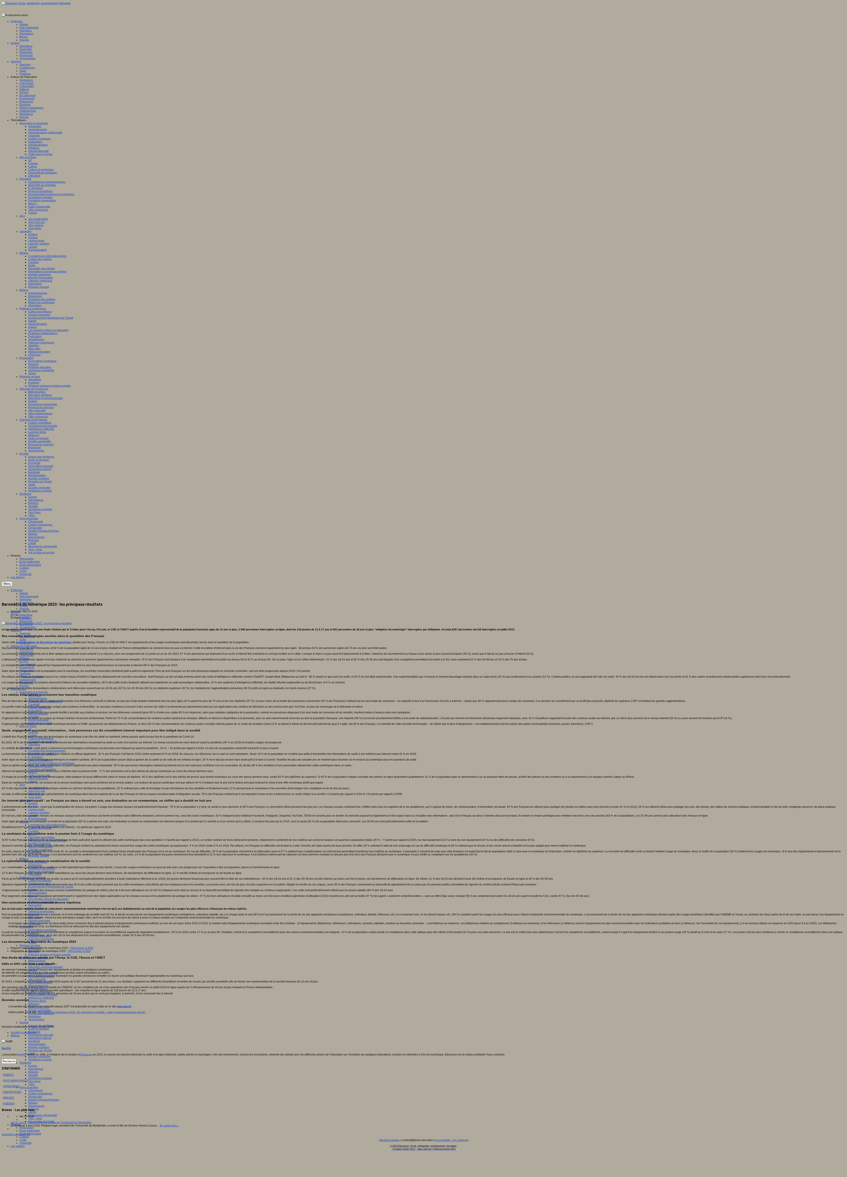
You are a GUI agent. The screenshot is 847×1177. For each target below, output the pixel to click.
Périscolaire (26, 1127)
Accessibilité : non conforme (451, 1140)
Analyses (24, 633)
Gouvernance (36, 1106)
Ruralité (33, 1075)
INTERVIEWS (11, 1086)
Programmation (37, 818)
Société (23, 1022)
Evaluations (35, 710)
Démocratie (35, 1096)
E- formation (35, 757)
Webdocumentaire (39, 920)
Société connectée (39, 1056)
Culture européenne (40, 1093)
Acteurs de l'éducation (24, 645)
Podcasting (35, 905)
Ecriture (32, 803)
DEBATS (8, 1074)
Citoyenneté (35, 1090)
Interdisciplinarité (38, 720)
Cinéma (33, 732)
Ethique (32, 1102)
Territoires (25, 1062)
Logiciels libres (37, 1001)
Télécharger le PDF (81, 948)
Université (25, 1143)
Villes (31, 1084)
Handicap (34, 1041)
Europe (32, 1065)
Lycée (23, 1139)
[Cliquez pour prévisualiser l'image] (37, 623)
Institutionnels (27, 679)
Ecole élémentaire (30, 1133)
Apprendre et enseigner (33, 692)
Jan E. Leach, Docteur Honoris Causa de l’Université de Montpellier (51, 1122)
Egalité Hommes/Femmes (43, 1099)
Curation (33, 831)
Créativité (34, 704)
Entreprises (35, 865)
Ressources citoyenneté (42, 1115)
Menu (7, 583)
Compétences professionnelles (47, 750)
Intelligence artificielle (41, 997)
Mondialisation (37, 1044)
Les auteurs (18, 1146)
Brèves (15, 614)
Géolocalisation (37, 892)
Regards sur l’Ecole (40, 1050)
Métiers (23, 858)
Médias (15, 1035)
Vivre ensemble (28, 1087)
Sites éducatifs (37, 979)
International (35, 1068)
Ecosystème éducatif (40, 1034)
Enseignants (26, 667)
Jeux (22, 784)
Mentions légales (389, 1140)
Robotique (34, 1016)
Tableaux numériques (41, 911)
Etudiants (25, 673)
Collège (24, 1136)
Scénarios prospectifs (41, 939)
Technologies (27, 627)
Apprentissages (37, 698)
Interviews (25, 599)
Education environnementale (45, 967)
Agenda (24, 608)
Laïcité (32, 1112)
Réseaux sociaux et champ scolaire (49, 954)
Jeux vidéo (34, 797)
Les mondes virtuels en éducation (48, 899)
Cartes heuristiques (40, 880)
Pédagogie (26, 621)
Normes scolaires (38, 1047)
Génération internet (39, 1038)
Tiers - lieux (35, 1118)
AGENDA (8, 1103)
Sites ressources (38, 778)
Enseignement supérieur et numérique (51, 763)
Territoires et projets (40, 1059)
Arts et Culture (27, 726)
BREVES (8, 1097)
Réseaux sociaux (29, 945)
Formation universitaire (42, 769)
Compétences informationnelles (47, 825)
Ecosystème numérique (42, 929)
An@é (25, 617)
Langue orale (36, 809)
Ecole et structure (38, 1028)
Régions (33, 1072)
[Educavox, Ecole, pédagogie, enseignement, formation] (36, 3)
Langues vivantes (38, 812)
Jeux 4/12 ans (36, 791)
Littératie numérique (40, 849)
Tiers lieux (34, 1081)
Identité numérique (39, 843)
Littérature (34, 744)
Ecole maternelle (29, 1130)
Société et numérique (23, 1032)
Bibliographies (37, 960)
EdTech (23, 661)
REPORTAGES (12, 1092)
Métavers (33, 1004)
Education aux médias (41, 837)
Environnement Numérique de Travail (50, 886)
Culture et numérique (41, 738)
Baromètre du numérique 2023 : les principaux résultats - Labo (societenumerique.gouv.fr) (92, 1012)
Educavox (86, 1054)
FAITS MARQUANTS (15, 1080)
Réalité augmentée (39, 1010)
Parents (24, 686)
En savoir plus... (169, 1125)
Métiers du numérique (41, 871)
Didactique (25, 615)
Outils (22, 639)
